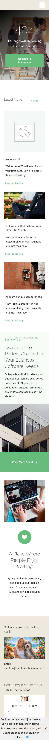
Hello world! (12, 159)
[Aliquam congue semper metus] (24, 275)
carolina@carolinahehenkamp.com (24, 668)
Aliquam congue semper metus (24, 296)
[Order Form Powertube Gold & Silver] (24, 696)
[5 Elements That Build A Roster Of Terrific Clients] (24, 205)
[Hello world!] (24, 131)
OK (28, 737)
